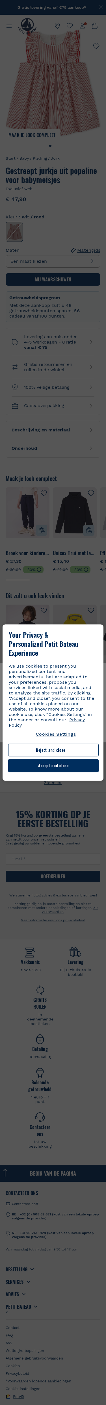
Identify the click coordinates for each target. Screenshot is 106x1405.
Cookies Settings (56, 734)
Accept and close (53, 766)
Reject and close (50, 750)
